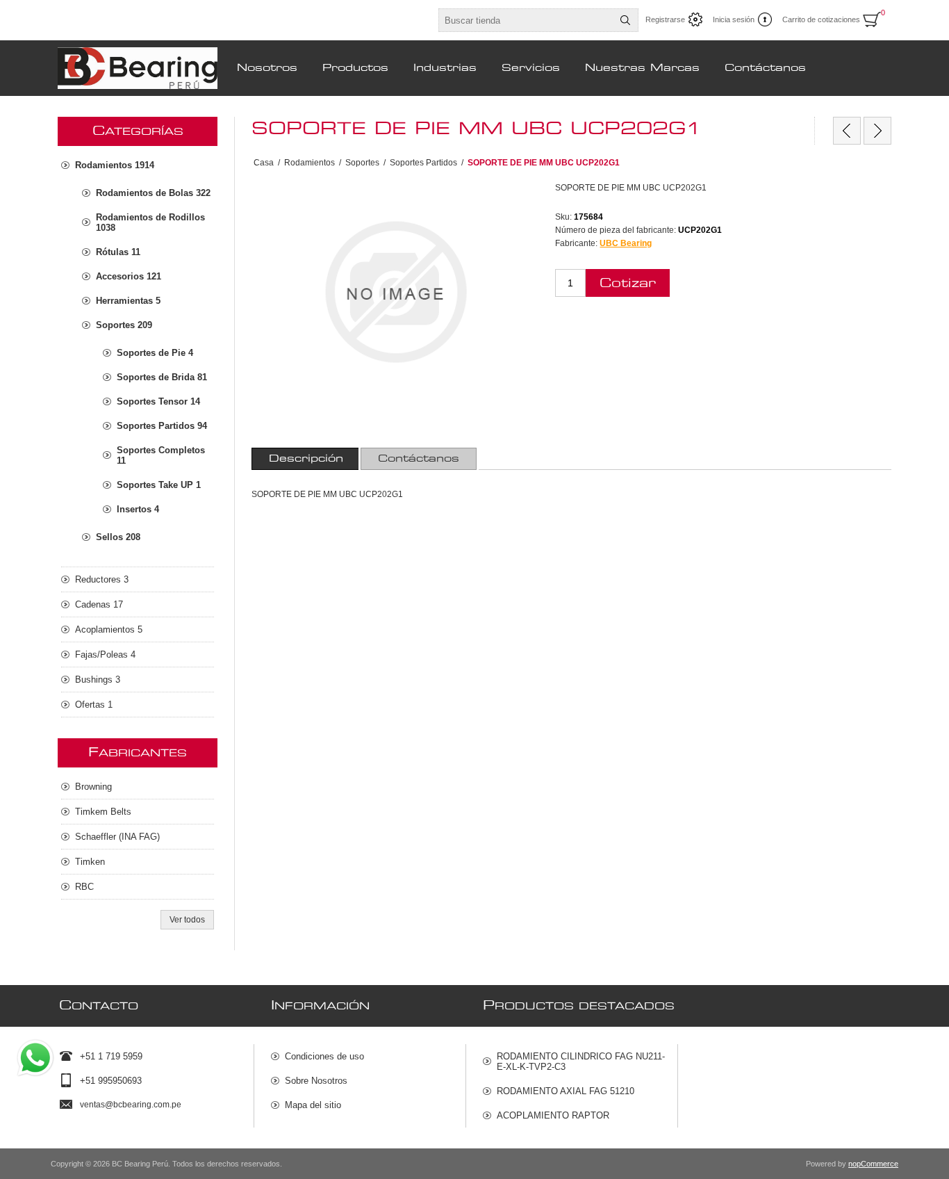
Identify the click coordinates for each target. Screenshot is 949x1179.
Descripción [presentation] (306, 459)
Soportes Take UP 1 (159, 485)
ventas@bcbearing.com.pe (130, 1104)
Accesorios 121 (128, 276)
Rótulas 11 (118, 252)
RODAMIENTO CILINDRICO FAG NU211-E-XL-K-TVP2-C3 (581, 1061)
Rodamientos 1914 (114, 165)
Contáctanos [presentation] (418, 459)
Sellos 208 (118, 537)
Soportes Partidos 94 (162, 426)
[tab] (306, 459)
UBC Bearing (626, 243)
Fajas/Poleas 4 (105, 654)
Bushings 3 (97, 679)
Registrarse (665, 19)
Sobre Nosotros (316, 1080)
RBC (84, 886)
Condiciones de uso (324, 1056)
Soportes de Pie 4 (155, 353)
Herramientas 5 (128, 300)
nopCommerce (873, 1164)
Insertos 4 (138, 509)
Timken (90, 861)
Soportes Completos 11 (161, 455)
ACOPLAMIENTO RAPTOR (553, 1115)
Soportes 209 (124, 325)
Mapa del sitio (313, 1105)
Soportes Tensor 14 (158, 401)
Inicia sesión (733, 19)
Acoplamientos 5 (108, 629)
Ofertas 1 (94, 704)
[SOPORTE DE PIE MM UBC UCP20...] (877, 131)
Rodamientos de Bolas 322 (153, 193)
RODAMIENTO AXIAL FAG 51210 (565, 1091)
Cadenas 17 (99, 604)
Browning (93, 786)
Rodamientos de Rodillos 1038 (150, 222)
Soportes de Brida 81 (162, 377)
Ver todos (187, 920)
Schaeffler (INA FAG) (117, 836)
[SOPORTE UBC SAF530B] (847, 131)
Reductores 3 (102, 579)
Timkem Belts (103, 811)
